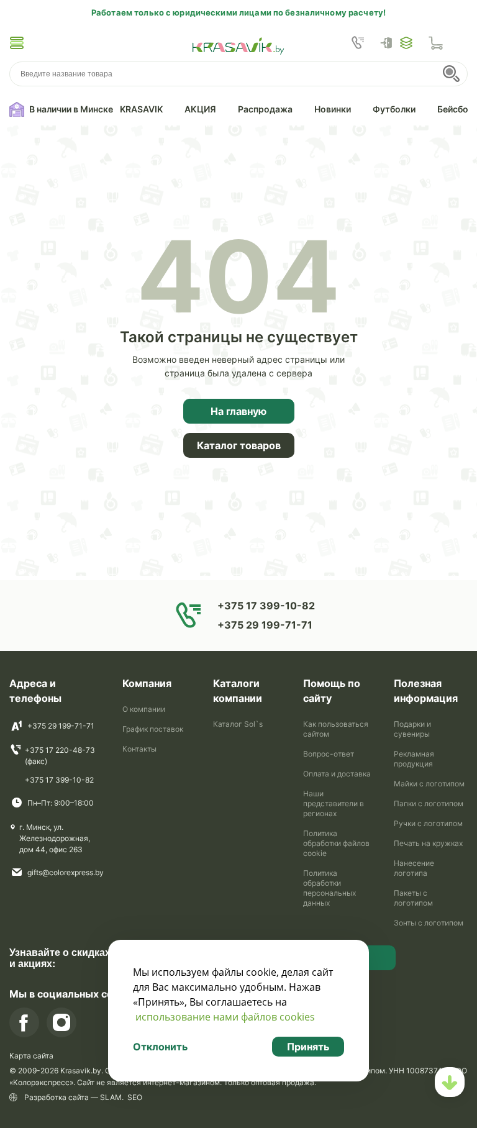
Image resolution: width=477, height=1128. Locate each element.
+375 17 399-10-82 (59, 780)
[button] (16, 42)
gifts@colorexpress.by (65, 872)
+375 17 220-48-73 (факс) (60, 755)
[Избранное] (406, 42)
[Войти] (389, 43)
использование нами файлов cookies (225, 1017)
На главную (238, 411)
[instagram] (61, 1022)
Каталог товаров (239, 445)
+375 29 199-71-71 (60, 725)
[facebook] (24, 1022)
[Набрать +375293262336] (357, 42)
